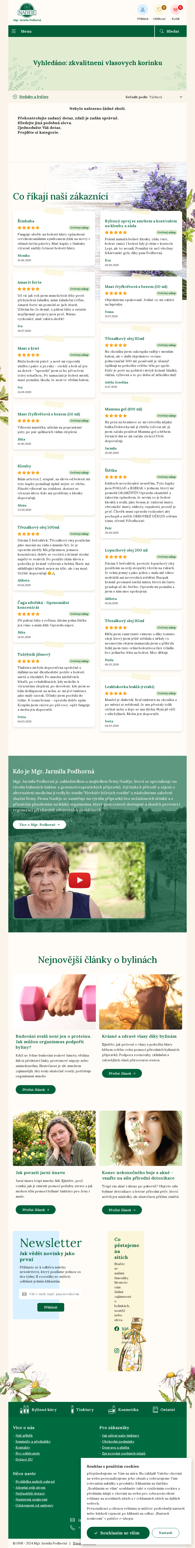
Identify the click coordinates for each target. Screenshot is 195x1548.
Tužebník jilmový (34, 654)
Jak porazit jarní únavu (40, 1172)
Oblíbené (159, 12)
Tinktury (85, 1409)
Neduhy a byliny (34, 96)
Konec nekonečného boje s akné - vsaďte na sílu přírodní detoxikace (138, 1175)
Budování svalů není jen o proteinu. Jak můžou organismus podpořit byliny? (53, 1041)
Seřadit (137, 97)
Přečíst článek (33, 1090)
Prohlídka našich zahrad (35, 1481)
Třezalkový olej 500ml (38, 527)
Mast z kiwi (28, 348)
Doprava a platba (115, 1447)
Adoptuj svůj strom (30, 1487)
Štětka (111, 470)
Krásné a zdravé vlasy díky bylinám (139, 1036)
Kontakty (22, 1447)
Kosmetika (128, 1409)
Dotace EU (24, 1459)
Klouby (24, 466)
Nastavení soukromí (31, 1499)
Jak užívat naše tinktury (120, 1435)
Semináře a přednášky (33, 1441)
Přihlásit (142, 18)
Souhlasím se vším (120, 1533)
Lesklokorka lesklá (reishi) (129, 686)
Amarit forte (30, 282)
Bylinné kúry (44, 1409)
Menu (26, 31)
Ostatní (168, 1409)
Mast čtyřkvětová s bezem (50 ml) (136, 286)
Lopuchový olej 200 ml (126, 550)
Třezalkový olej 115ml (124, 338)
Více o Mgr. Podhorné (37, 825)
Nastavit (165, 1533)
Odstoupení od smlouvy (34, 1505)
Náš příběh (24, 1435)
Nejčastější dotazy (30, 1493)
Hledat (172, 31)
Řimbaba (26, 221)
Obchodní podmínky (118, 1441)
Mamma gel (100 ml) (123, 409)
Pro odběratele (27, 1453)
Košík (176, 12)
